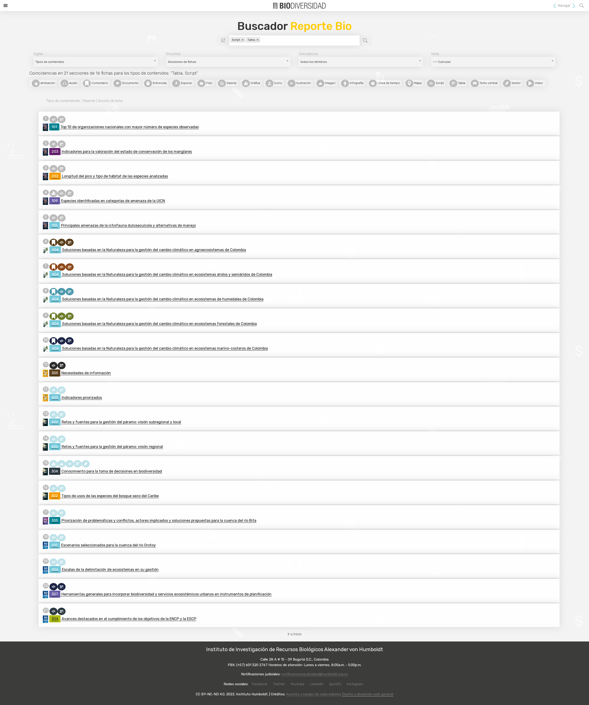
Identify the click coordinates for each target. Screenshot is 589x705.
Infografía (356, 83)
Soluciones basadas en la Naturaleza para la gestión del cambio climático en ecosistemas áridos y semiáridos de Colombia (162, 274)
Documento (130, 83)
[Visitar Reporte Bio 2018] (45, 422)
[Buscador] (582, 5)
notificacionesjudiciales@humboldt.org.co (314, 674)
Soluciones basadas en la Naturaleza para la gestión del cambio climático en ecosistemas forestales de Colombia (154, 324)
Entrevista (159, 83)
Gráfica (255, 83)
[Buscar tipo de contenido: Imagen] (62, 463)
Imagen (329, 83)
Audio (73, 83)
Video (538, 83)
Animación (47, 83)
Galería (231, 83)
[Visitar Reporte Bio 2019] (45, 373)
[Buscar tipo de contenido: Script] (53, 119)
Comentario (99, 83)
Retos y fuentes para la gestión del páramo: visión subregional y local (116, 422)
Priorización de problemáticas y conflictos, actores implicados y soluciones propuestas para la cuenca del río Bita (154, 520)
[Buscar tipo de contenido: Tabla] (62, 119)
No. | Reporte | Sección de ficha (84, 101)
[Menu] (5, 5)
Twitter (279, 684)
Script (439, 83)
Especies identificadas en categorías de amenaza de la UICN (108, 201)
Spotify (335, 684)
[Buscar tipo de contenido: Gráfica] (53, 193)
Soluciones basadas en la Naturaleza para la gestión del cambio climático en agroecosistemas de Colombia (149, 250)
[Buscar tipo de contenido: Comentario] (53, 242)
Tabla (461, 83)
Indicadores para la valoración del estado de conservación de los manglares (122, 151)
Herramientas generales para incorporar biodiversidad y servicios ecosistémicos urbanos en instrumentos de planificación (161, 594)
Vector (516, 83)
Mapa (417, 83)
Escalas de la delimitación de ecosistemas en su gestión (105, 569)
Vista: (435, 54)
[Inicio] (554, 5)
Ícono (278, 83)
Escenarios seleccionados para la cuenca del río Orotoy (104, 545)
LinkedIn (316, 684)
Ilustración (303, 83)
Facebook (259, 684)
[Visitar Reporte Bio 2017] (45, 520)
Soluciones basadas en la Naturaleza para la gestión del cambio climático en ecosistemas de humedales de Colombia (157, 299)
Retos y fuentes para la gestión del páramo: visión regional (107, 446)
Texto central (488, 83)
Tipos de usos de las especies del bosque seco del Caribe (105, 496)
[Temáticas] (573, 5)
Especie (186, 83)
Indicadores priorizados (77, 397)
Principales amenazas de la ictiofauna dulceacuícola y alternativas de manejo (124, 225)
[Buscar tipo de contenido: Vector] (86, 463)
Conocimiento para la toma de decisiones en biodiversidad (106, 471)
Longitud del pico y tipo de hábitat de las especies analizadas (110, 176)
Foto (208, 83)
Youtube (297, 684)
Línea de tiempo (388, 83)
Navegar (564, 6)
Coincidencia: (308, 54)
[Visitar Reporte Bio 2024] (45, 127)
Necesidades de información (81, 373)
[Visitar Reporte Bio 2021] (45, 250)
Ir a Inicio (295, 634)
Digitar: (39, 54)
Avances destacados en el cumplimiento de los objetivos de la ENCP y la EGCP (124, 619)
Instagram (355, 684)
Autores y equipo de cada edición (313, 694)
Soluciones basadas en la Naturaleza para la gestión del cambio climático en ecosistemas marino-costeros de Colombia (160, 348)
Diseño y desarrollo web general (367, 694)
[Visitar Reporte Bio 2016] (45, 545)
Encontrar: (173, 54)
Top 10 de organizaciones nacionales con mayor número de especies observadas (125, 127)
